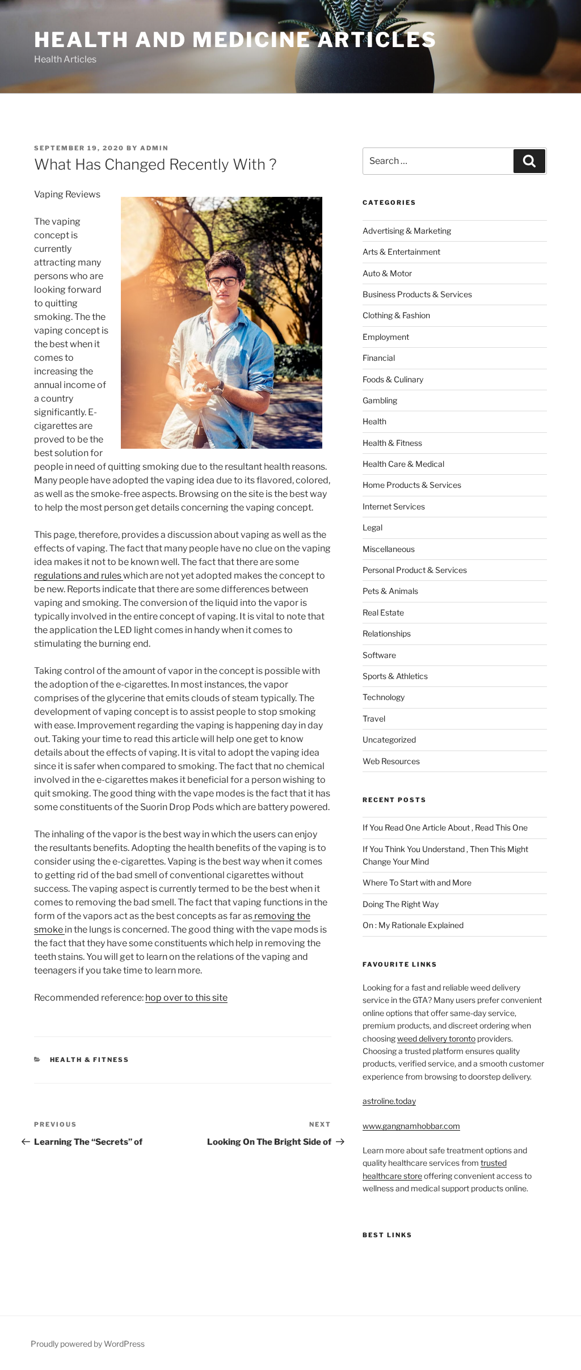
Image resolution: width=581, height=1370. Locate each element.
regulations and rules (78, 575)
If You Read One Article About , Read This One (445, 827)
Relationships (387, 633)
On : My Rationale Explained (413, 925)
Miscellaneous (389, 549)
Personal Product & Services (415, 570)
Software (379, 655)
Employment (386, 337)
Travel (374, 718)
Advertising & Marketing (407, 230)
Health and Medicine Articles (235, 39)
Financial (379, 357)
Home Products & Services (412, 485)
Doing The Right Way (401, 904)
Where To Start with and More (417, 882)
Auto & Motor (387, 273)
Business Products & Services (417, 294)
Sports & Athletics (395, 676)
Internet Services (394, 506)
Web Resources (391, 761)
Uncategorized (389, 739)
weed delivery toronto (436, 1038)
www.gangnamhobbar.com (411, 1126)
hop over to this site (186, 997)
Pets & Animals (390, 591)
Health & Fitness (90, 1060)
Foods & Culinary (393, 379)
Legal (372, 527)
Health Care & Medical (403, 464)
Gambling (380, 400)
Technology (384, 697)
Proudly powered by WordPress (88, 1343)
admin (154, 148)
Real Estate (383, 612)
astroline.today (389, 1101)
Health (374, 421)
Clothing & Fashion (396, 315)
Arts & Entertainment (401, 251)
